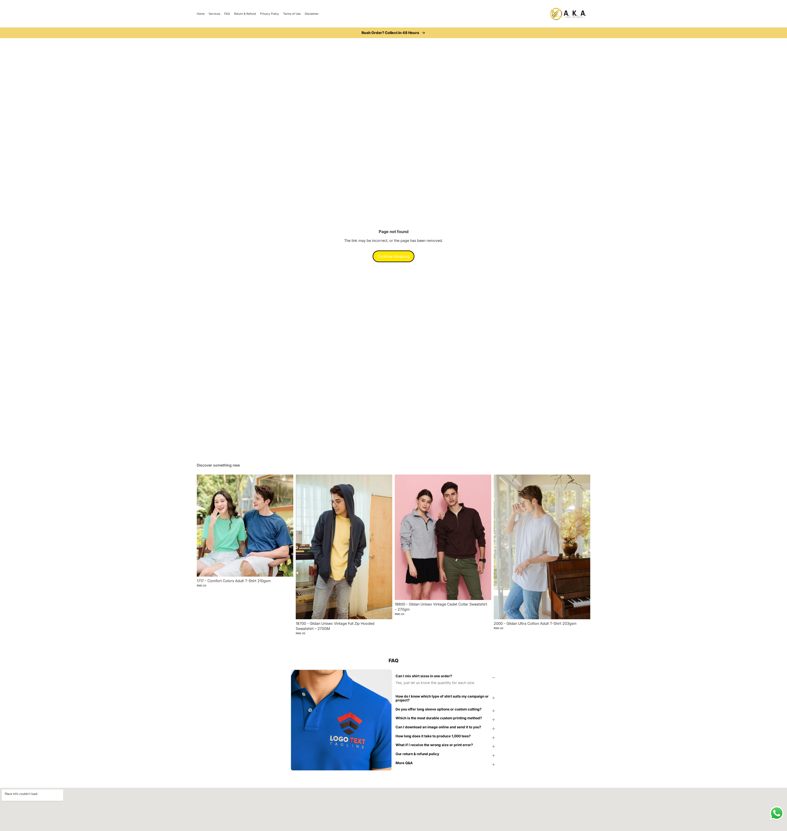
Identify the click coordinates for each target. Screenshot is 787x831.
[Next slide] (287, 525)
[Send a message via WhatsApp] (777, 813)
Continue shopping (393, 256)
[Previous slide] (203, 525)
